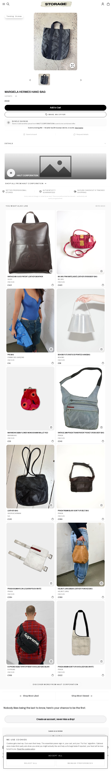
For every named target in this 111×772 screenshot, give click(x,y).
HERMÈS (8, 96)
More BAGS (100, 206)
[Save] (51, 271)
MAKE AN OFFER (57, 114)
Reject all (30, 763)
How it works (79, 128)
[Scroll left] (30, 80)
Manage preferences (80, 763)
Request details (82, 134)
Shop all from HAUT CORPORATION (24, 183)
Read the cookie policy (26, 749)
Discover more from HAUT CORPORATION (55, 684)
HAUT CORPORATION (27, 175)
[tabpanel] (55, 41)
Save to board (31, 134)
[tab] (44, 79)
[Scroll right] (81, 80)
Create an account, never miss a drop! (55, 719)
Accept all (56, 756)
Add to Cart (55, 108)
